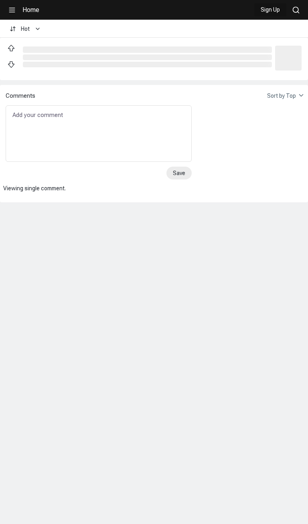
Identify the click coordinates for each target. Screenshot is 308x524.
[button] (288, 57)
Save (179, 173)
